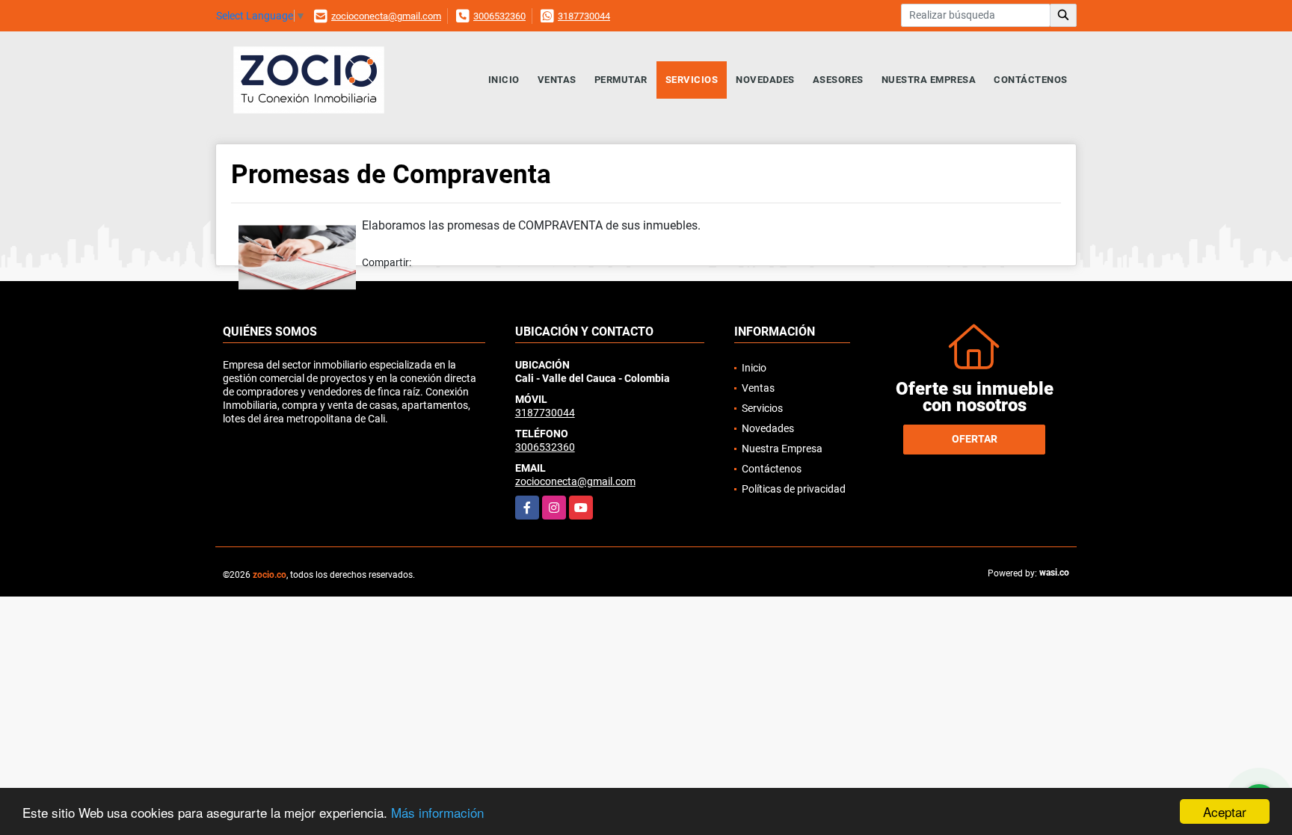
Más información (437, 812)
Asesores (838, 79)
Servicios (692, 79)
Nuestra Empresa (929, 79)
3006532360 (499, 16)
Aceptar (1224, 811)
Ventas (557, 79)
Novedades (765, 79)
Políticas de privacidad (794, 489)
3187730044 (584, 16)
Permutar (620, 79)
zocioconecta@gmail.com (386, 16)
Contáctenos (1031, 79)
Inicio (504, 79)
